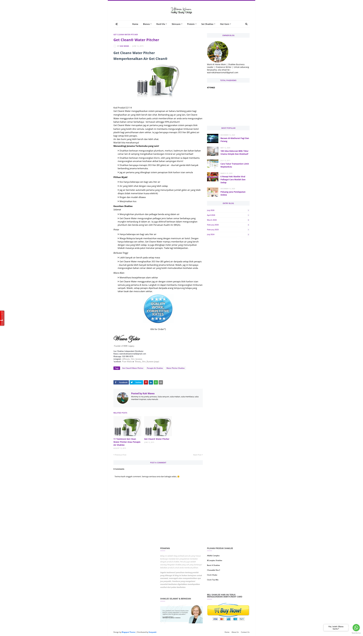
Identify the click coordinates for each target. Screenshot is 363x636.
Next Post (197, 454)
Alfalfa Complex (213, 555)
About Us (235, 632)
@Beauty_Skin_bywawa (132, 359)
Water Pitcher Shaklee (175, 368)
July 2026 (228, 210)
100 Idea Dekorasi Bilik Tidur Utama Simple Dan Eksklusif (234, 152)
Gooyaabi (153, 632)
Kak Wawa (124, 46)
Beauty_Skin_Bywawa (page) (147, 362)
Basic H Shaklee (213, 565)
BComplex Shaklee (214, 560)
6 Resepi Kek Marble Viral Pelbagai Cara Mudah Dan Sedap (232, 179)
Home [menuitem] (135, 24)
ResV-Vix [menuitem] (160, 24)
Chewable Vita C (213, 570)
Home (227, 632)
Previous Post (120, 454)
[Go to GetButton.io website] (356, 633)
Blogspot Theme (128, 632)
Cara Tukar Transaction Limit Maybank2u (234, 165)
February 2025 (228, 229)
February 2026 (228, 225)
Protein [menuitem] (191, 24)
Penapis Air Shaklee (155, 368)
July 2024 (228, 234)
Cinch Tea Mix (213, 580)
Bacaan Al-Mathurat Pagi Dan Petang (234, 140)
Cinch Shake (212, 575)
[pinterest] (239, 588)
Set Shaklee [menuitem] (207, 24)
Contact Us (245, 632)
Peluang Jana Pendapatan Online (232, 193)
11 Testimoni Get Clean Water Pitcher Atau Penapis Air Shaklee (126, 442)
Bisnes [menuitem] (146, 24)
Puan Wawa (127, 362)
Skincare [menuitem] (176, 24)
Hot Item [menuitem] (224, 24)
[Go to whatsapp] (356, 627)
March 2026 (228, 220)
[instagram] (217, 588)
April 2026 (228, 215)
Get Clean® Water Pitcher (125, 34)
